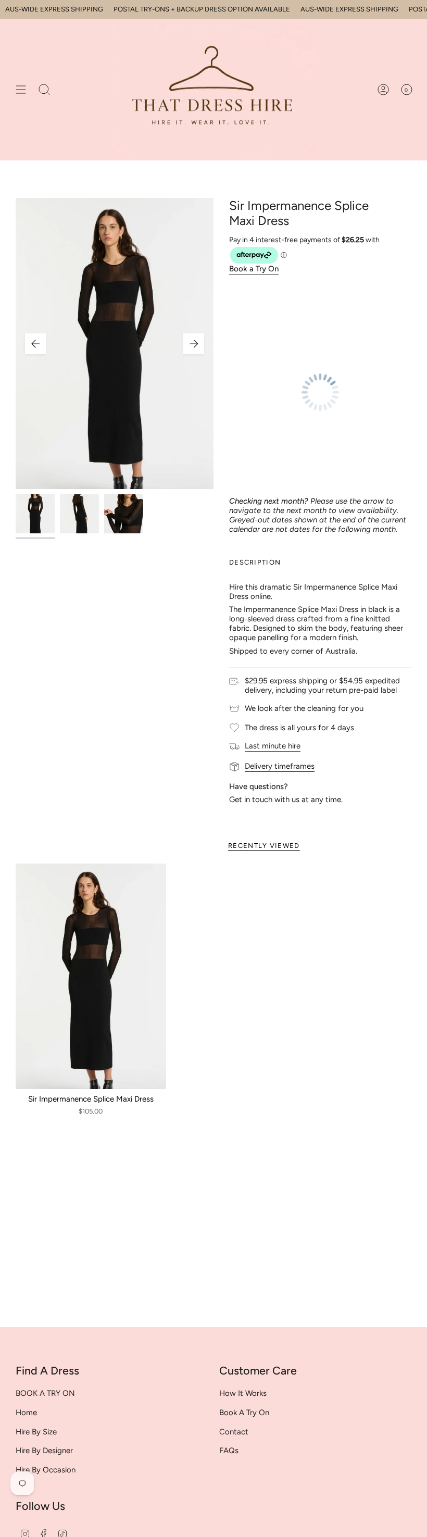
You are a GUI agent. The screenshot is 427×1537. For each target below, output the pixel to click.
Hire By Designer (44, 1450)
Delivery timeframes (280, 766)
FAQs (228, 1450)
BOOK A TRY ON (45, 1393)
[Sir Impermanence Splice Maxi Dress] (91, 976)
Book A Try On (244, 1412)
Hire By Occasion (46, 1469)
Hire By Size (36, 1431)
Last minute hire (272, 746)
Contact (233, 1431)
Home (26, 1412)
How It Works (243, 1393)
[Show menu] (20, 89)
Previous (35, 343)
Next (193, 343)
